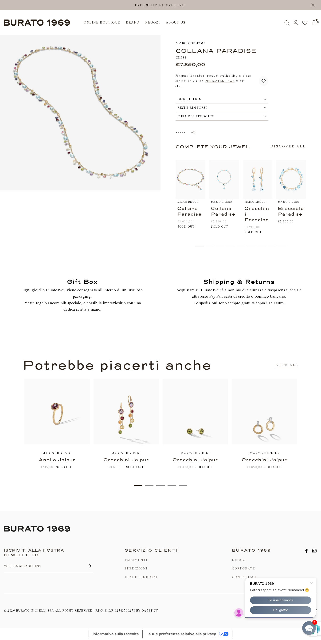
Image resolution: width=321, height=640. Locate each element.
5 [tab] (183, 485)
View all (287, 365)
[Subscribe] (90, 566)
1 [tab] (138, 485)
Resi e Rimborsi (141, 577)
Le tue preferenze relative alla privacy (181, 634)
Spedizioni (136, 568)
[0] (314, 23)
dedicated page (220, 81)
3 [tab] (160, 485)
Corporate (243, 568)
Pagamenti (136, 560)
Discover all (288, 146)
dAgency (149, 610)
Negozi (239, 560)
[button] (263, 81)
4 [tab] (172, 485)
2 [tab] (149, 485)
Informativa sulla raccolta (116, 634)
